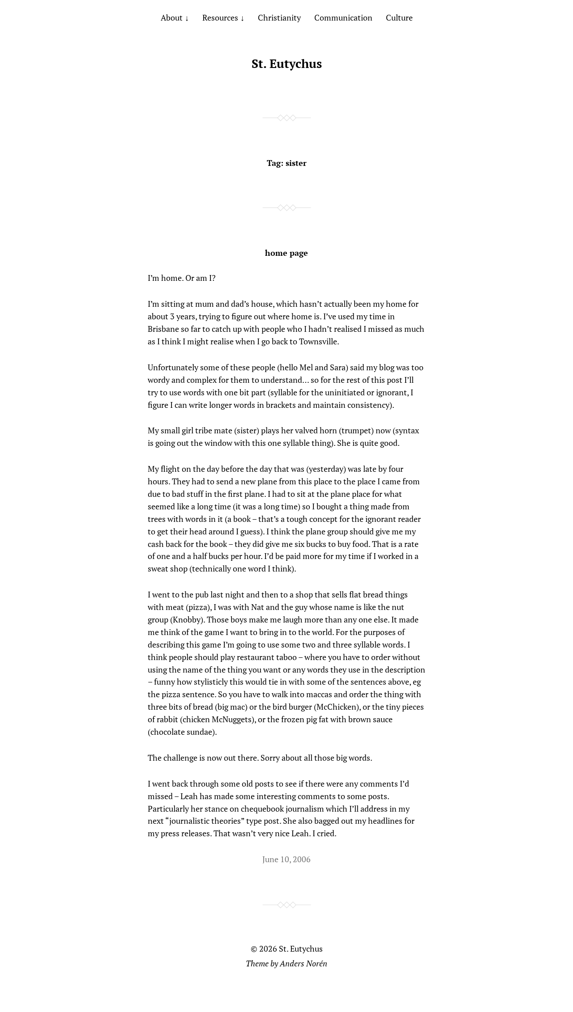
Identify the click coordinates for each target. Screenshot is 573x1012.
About (172, 17)
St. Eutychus (287, 63)
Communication (343, 17)
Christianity (279, 17)
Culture (399, 17)
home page (286, 252)
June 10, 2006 (286, 859)
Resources (220, 17)
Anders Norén (303, 963)
